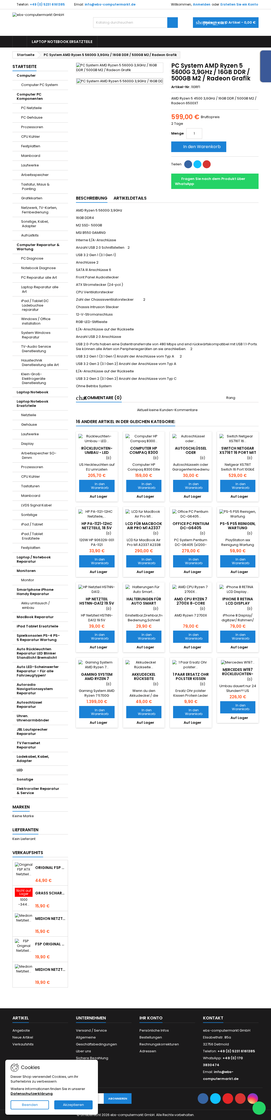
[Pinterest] (207, 164)
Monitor (27, 580)
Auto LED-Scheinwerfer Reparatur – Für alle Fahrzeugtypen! (38, 671)
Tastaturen (30, 486)
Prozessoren (32, 127)
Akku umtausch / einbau (35, 605)
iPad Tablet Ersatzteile (37, 626)
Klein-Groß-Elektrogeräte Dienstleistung (33, 378)
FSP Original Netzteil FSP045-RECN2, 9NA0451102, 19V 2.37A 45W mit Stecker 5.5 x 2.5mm (50, 944)
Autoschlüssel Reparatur (29, 704)
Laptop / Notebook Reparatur (34, 559)
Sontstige (29, 514)
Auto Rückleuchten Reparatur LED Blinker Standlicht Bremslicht (37, 653)
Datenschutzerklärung (32, 1093)
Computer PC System (39, 84)
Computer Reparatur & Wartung (38, 247)
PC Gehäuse (32, 117)
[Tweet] (197, 164)
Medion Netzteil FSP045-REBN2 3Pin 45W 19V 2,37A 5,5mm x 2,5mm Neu (50, 918)
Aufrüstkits (30, 235)
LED (20, 770)
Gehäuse (29, 424)
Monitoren (26, 570)
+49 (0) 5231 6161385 (47, 4)
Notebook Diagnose (38, 267)
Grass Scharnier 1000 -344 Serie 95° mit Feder (50, 893)
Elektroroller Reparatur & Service (38, 790)
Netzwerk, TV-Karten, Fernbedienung (39, 210)
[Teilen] (188, 164)
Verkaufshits (27, 853)
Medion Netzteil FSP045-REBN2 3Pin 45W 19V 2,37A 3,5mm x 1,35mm (50, 969)
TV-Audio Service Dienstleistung (36, 349)
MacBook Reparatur (35, 616)
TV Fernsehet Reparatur (28, 745)
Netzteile (28, 414)
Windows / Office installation (36, 321)
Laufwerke (30, 165)
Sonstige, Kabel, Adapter (35, 224)
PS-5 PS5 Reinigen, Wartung (238, 526)
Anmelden (201, 4)
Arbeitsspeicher (35, 174)
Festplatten (30, 146)
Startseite (24, 66)
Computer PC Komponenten (30, 96)
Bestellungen (150, 1037)
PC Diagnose (32, 258)
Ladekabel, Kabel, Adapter (33, 758)
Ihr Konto (150, 1018)
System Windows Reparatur (36, 335)
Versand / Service (91, 1030)
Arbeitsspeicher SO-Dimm (38, 455)
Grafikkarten (31, 198)
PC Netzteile (31, 107)
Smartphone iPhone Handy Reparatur (35, 591)
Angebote (21, 1030)
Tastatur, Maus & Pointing (35, 186)
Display (27, 443)
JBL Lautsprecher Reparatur (32, 731)
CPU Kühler (30, 136)
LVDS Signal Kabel (36, 505)
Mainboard (30, 155)
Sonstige (25, 779)
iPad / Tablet (32, 524)
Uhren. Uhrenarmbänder (33, 718)
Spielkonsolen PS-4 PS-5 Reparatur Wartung (38, 637)
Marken (21, 807)
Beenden (30, 1104)
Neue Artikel (22, 1037)
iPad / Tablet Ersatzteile (32, 536)
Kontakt (213, 1018)
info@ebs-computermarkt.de (110, 4)
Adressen (147, 1051)
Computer (26, 75)
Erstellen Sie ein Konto (239, 4)
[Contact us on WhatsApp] (259, 1108)
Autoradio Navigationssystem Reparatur (35, 689)
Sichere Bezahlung (92, 1058)
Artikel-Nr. (180, 87)
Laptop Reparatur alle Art (39, 289)
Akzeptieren (73, 1104)
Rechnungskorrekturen (159, 1044)
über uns (83, 1051)
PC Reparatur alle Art (39, 277)
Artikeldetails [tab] (130, 198)
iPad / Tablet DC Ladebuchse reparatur (35, 305)
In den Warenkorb (198, 147)
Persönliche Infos (154, 1030)
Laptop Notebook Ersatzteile (62, 41)
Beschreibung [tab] (91, 198)
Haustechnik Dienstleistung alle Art (40, 362)
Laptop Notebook (32, 392)
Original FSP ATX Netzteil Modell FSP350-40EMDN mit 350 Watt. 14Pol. (50, 867)
